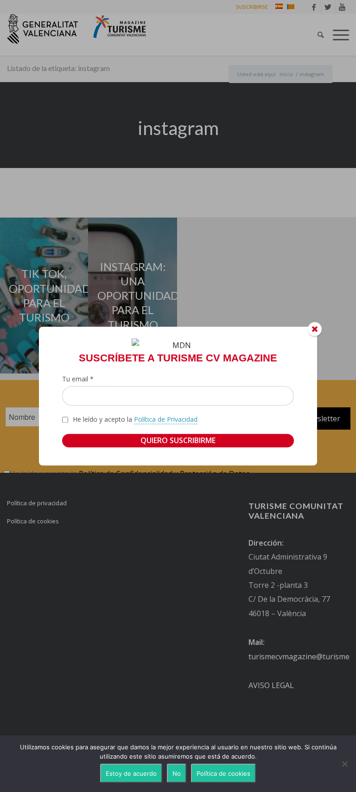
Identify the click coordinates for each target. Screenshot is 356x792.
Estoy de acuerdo (131, 773)
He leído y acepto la (135, 419)
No (176, 773)
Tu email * (78, 378)
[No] (344, 763)
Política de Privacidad (165, 419)
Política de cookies (223, 773)
